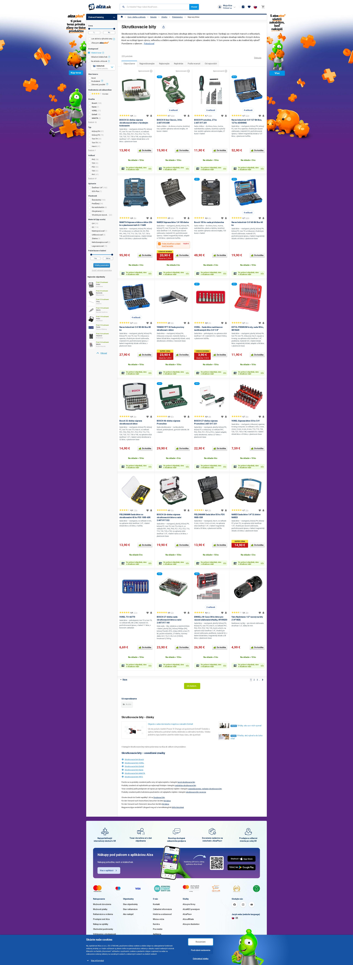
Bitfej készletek (178, 807)
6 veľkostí (173, 110)
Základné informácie (162, 909)
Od (89, 29)
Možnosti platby (100, 909)
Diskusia (257, 58)
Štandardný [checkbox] (96, 200)
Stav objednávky (130, 904)
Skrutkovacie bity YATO (134, 777)
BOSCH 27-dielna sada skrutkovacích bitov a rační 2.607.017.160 (169, 620)
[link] (101, 353)
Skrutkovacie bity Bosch (134, 759)
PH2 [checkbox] (93, 159)
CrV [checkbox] (93, 223)
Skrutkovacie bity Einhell (134, 766)
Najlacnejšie (164, 64)
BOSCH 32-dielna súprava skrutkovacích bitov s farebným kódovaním (133, 123)
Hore (125, 679)
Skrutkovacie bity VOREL (134, 763)
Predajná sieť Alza (101, 919)
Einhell (94, 114)
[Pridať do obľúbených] (147, 115)
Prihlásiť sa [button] (227, 8)
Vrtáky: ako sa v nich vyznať (249, 726)
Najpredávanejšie (147, 64)
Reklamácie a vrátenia (103, 914)
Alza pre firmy (189, 904)
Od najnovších (211, 64)
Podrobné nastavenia (200, 950)
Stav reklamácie (130, 909)
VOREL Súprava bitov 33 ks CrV (246, 421)
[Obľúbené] (249, 7)
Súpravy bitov (193, 17)
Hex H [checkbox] (94, 146)
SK (237, 918)
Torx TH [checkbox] (95, 139)
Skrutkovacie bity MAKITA (135, 773)
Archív (128, 704)
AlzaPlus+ (187, 914)
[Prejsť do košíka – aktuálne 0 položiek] (263, 7)
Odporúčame (129, 64)
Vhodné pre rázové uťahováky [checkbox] (100, 215)
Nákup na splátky (100, 924)
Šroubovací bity (159, 797)
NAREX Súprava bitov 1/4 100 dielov (173, 222)
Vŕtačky (164, 17)
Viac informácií (97, 960)
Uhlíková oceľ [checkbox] (97, 235)
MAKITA (95, 118)
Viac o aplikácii (106, 870)
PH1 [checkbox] (93, 174)
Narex (94, 107)
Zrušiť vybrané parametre (102, 270)
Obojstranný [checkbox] (96, 211)
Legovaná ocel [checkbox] (98, 246)
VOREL (94, 111)
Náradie (153, 17)
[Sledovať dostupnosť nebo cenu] (151, 115)
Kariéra (156, 924)
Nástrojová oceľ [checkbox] (98, 231)
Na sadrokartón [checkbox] (98, 207)
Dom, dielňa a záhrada (136, 17)
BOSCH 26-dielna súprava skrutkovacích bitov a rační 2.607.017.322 (169, 517)
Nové (93, 78)
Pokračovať (149, 43)
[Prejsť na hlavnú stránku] (99, 6)
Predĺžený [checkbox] (95, 204)
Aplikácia (157, 934)
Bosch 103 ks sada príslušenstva (209, 222)
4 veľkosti (248, 110)
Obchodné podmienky (103, 929)
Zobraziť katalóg (96, 17)
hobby (233, 736)
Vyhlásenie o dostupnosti (104, 934)
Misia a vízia (158, 919)
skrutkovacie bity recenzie (196, 792)
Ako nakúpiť (128, 914)
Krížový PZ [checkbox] (96, 135)
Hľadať (194, 7)
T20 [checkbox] (93, 171)
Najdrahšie (178, 64)
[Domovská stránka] (122, 17)
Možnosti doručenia (102, 904)
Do (114, 29)
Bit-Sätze (167, 801)
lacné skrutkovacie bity (186, 782)
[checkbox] (101, 39)
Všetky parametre (102, 265)
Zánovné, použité (98, 85)
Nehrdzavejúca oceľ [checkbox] (100, 242)
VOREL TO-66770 (127, 617)
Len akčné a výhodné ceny (101, 39)
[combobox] (154, 7)
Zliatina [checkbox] (95, 238)
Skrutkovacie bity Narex (134, 770)
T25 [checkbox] (93, 163)
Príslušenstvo (177, 17)
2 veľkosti (210, 607)
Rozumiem (201, 942)
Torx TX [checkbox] (95, 143)
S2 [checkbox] (93, 227)
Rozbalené (95, 81)
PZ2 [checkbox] (93, 167)
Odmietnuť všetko (200, 959)
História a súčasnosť (162, 914)
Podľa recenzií (194, 64)
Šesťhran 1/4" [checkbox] (97, 188)
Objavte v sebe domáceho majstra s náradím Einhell (170, 724)
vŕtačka (233, 726)
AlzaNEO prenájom (191, 909)
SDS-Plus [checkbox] (95, 191)
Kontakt (156, 904)
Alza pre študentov (191, 924)
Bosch (94, 103)
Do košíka (146, 150)
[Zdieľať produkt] (163, 27)
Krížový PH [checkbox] (96, 131)
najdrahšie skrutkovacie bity (185, 785)
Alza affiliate (188, 919)
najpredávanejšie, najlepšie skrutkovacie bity (205, 789)
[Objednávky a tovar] (243, 7)
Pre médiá (157, 929)
